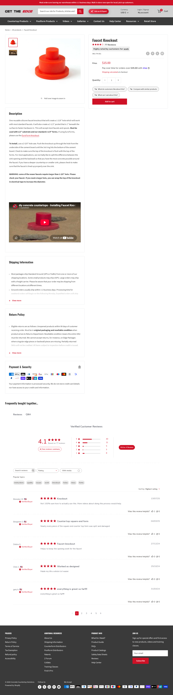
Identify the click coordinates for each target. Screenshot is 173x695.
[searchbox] (22, 470)
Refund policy (11, 654)
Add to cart (109, 101)
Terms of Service (12, 646)
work (47, 483)
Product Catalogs (98, 650)
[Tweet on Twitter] (157, 53)
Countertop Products (18, 21)
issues (38, 483)
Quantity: (96, 80)
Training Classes (51, 666)
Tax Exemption (11, 650)
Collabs (47, 662)
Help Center (115, 21)
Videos (66, 21)
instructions (19, 483)
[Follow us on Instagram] (49, 687)
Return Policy (10, 642)
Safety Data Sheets (99, 654)
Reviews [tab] (17, 414)
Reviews (94, 658)
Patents (47, 654)
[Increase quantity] (118, 80)
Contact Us (99, 21)
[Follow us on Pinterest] (54, 687)
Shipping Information (53, 642)
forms (81, 483)
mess (73, 483)
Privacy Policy (11, 638)
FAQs (93, 646)
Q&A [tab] (28, 414)
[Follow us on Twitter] (44, 687)
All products (16, 30)
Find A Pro (48, 670)
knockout (56, 483)
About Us (48, 638)
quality (30, 483)
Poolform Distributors (53, 650)
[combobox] (48, 470)
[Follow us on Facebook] (39, 687)
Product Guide (97, 642)
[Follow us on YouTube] (59, 687)
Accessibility (10, 658)
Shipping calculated (110, 72)
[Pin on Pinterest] (152, 53)
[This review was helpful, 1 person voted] (152, 511)
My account (143, 12)
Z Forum (48, 658)
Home (7, 30)
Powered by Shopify (12, 685)
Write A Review (126, 447)
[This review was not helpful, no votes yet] (157, 511)
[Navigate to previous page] (72, 613)
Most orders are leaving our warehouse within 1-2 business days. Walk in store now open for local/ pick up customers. (86, 2)
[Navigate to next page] (100, 613)
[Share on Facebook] (148, 53)
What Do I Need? (98, 638)
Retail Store (150, 21)
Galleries (81, 21)
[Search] (80, 11)
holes (65, 483)
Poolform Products (45, 21)
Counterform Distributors (55, 646)
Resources (131, 21)
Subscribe (140, 660)
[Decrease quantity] (105, 80)
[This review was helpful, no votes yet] (152, 556)
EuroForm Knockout (30, 135)
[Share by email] (162, 53)
